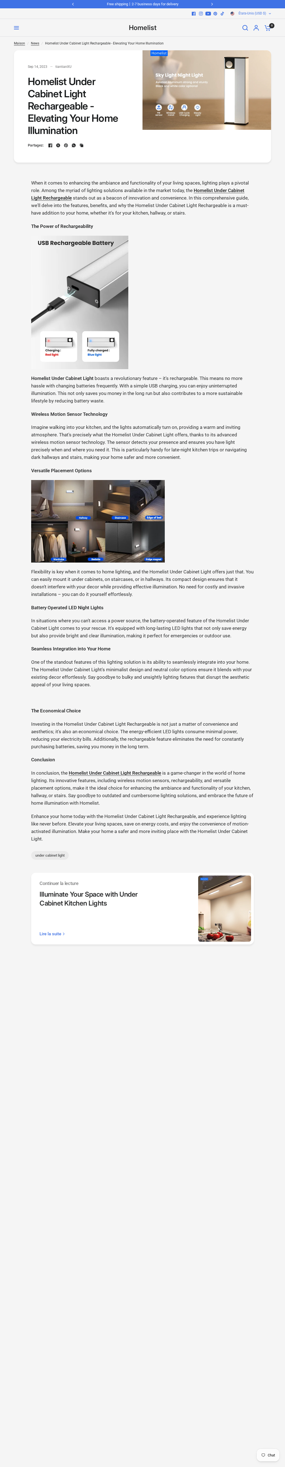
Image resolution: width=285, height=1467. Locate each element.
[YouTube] (208, 13)
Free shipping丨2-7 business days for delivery (142, 4)
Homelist (142, 27)
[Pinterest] (215, 13)
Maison (19, 43)
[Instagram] (201, 13)
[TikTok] (222, 13)
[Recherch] (245, 28)
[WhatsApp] (73, 145)
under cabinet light (50, 855)
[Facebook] (193, 13)
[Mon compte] (256, 28)
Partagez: (36, 145)
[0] (266, 28)
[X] (58, 145)
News (35, 43)
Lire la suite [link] (50, 934)
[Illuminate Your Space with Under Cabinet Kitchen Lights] (224, 909)
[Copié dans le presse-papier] (81, 145)
